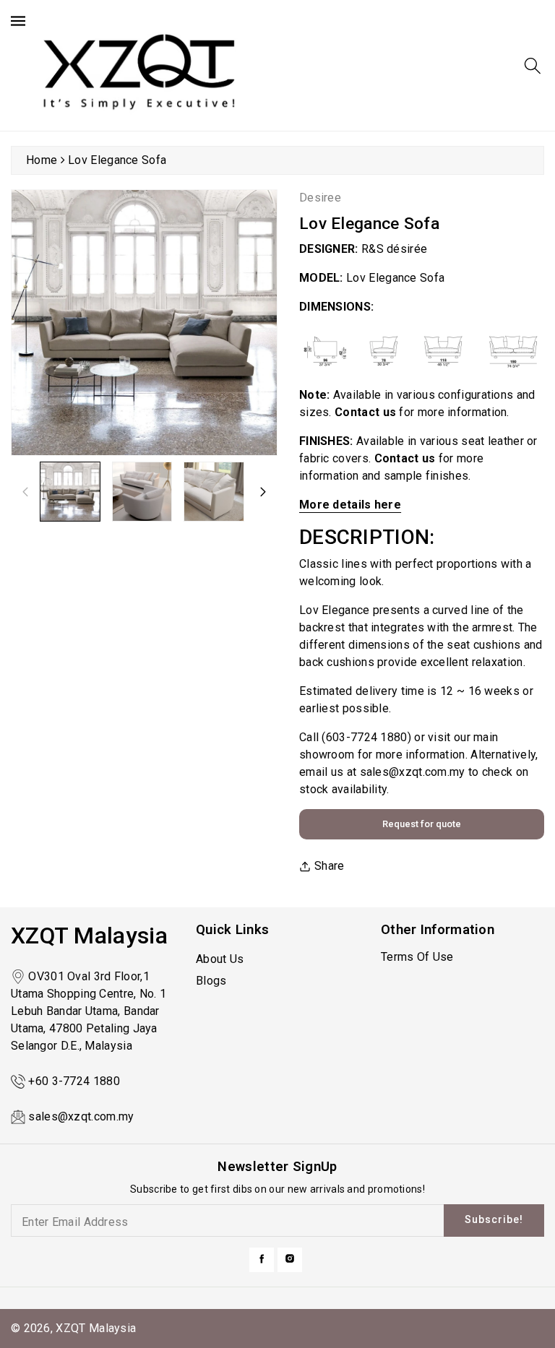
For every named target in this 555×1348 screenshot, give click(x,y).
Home (41, 160)
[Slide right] (263, 491)
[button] (532, 65)
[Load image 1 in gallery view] (70, 492)
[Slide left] (25, 491)
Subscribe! (494, 1219)
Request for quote (421, 823)
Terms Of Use (417, 957)
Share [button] (329, 866)
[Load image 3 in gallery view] (214, 492)
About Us (220, 959)
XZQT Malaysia (96, 1328)
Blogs (211, 981)
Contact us (405, 458)
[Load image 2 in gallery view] (142, 492)
